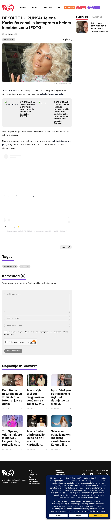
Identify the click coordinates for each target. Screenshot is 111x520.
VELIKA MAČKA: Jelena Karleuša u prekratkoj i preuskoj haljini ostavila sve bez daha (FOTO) (27, 109)
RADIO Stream (34, 483)
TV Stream (81, 7)
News (34, 8)
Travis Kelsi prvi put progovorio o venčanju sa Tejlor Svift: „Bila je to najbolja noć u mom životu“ (36, 402)
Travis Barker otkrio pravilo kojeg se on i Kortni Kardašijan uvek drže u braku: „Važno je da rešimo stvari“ (36, 444)
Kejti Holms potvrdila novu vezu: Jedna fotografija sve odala (12, 397)
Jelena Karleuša (10, 90)
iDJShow (69, 8)
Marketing (60, 475)
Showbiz (7, 39)
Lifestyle (47, 8)
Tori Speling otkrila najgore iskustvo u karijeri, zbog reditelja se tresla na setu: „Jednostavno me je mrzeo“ (12, 442)
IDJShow (32, 479)
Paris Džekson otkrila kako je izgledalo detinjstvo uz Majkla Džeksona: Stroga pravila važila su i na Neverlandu (61, 404)
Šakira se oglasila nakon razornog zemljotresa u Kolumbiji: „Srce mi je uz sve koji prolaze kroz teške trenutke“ (61, 446)
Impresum (60, 473)
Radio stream (92, 7)
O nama (59, 470)
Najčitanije (82, 17)
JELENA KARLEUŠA (26, 231)
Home (23, 8)
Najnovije (97, 17)
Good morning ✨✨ (12, 227)
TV (59, 8)
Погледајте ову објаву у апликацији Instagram (20, 196)
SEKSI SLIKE (25, 266)
